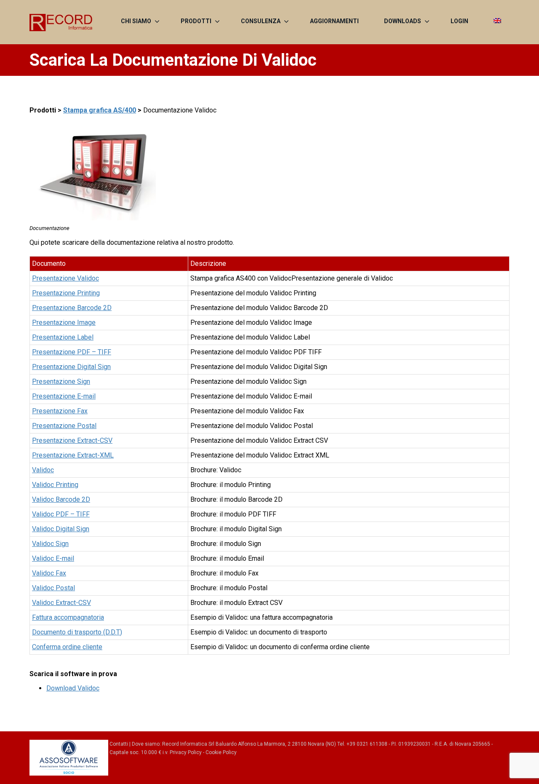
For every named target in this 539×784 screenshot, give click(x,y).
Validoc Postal (53, 588)
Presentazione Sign (61, 381)
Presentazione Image (64, 322)
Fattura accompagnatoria (68, 617)
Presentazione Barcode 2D (72, 308)
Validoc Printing (55, 485)
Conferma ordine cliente (67, 647)
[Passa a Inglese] (497, 21)
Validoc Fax (49, 573)
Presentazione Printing (66, 293)
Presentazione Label (62, 337)
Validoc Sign (50, 544)
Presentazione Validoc (65, 278)
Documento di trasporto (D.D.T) (77, 632)
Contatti (118, 744)
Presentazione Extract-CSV (72, 440)
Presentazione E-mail (64, 396)
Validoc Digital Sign (60, 529)
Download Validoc (72, 688)
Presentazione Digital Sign (71, 367)
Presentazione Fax (60, 411)
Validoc (43, 470)
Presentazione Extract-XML (73, 455)
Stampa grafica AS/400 (99, 110)
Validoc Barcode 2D (61, 499)
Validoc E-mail (53, 558)
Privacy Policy (186, 752)
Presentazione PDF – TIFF (71, 352)
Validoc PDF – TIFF (61, 514)
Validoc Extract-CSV (61, 603)
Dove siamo (146, 744)
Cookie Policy (221, 752)
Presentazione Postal (64, 426)
